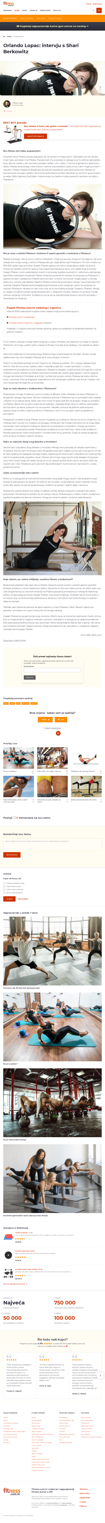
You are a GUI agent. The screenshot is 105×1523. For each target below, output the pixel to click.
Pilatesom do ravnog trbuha (82, 771)
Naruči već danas (34, 136)
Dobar (44, 719)
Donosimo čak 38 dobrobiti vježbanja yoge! (21, 988)
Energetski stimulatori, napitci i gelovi (14, 1431)
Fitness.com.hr (8, 4)
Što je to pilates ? (10, 771)
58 (101, 771)
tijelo (18, 703)
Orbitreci (34, 1451)
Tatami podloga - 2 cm (24, 1233)
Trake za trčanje (36, 1445)
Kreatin (5, 1420)
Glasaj (9, 899)
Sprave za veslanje (37, 1453)
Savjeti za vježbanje (27, 18)
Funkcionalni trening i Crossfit (40, 1462)
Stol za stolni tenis (64, 1437)
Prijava (88, 4)
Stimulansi (6, 1442)
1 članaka (9, 111)
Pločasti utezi (36, 1423)
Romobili (62, 1431)
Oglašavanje (85, 1498)
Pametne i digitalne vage (66, 1420)
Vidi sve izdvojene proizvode (14, 1284)
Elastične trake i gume (38, 1465)
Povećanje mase (8, 1428)
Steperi (34, 1456)
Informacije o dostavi (87, 1420)
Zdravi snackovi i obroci (10, 1437)
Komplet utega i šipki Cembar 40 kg (28, 1269)
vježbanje (34, 703)
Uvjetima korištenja (52, 1503)
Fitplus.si (83, 1506)
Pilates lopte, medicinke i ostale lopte (42, 1434)
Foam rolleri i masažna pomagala (42, 1442)
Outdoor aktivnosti (37, 1470)
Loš (62, 719)
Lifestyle (57, 10)
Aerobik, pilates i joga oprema (40, 1459)
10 (33, 800)
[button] (100, 1375)
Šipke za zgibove (37, 1431)
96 (67, 771)
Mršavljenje (45, 10)
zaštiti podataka (67, 1503)
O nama (83, 1502)
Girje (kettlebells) (36, 1420)
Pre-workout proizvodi (10, 1434)
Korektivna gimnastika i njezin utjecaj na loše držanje (25, 1216)
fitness (6, 703)
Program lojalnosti (86, 1428)
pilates (12, 703)
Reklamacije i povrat (87, 1426)
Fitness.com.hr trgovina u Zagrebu (91, 1437)
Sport (24, 10)
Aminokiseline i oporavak (10, 1423)
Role (60, 1440)
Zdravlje (33, 10)
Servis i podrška (85, 1434)
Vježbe (17, 10)
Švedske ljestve (63, 1417)
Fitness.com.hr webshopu (22, 317)
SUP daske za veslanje (65, 1442)
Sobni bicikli (35, 1448)
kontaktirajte (63, 1505)
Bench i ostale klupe (37, 1437)
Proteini (5, 1417)
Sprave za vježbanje (37, 1440)
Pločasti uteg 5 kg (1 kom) (25, 1251)
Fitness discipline (10, 18)
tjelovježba (25, 703)
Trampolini (62, 1428)
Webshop (84, 1489)
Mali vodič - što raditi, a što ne (49, 771)
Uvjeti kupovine (85, 1431)
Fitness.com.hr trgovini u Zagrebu (26, 323)
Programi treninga (54, 18)
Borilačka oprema (64, 1426)
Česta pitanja (85, 1423)
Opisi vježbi (41, 18)
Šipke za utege (36, 1426)
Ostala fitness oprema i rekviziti (41, 1467)
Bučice (34, 1417)
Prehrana (7, 10)
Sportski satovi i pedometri (67, 1434)
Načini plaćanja (85, 1417)
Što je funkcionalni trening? (14, 1140)
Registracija (97, 4)
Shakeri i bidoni (63, 1423)
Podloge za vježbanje (38, 1428)
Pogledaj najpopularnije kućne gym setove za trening (52, 26)
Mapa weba (85, 1493)
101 (33, 771)
